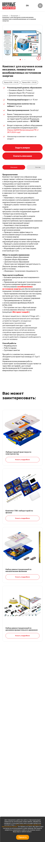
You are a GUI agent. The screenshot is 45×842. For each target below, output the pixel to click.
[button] (20, 59)
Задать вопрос (22, 148)
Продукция (14, 15)
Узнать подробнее (22, 459)
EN (27, 5)
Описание (13, 167)
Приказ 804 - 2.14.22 (29, 82)
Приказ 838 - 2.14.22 (11, 82)
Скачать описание (22, 156)
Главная (5, 15)
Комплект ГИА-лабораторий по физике (19, 512)
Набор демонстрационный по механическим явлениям (18, 571)
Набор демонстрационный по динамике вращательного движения (22, 629)
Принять (22, 837)
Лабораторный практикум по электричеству (18, 453)
